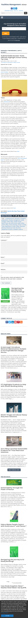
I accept (7, 615)
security (24, 224)
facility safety (10, 221)
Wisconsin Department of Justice (11, 228)
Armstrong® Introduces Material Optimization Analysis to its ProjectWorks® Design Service (13, 349)
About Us (16, 10)
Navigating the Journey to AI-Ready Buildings (17, 290)
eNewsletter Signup (9, 10)
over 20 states (4, 72)
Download (5, 301)
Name (3, 257)
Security (18, 62)
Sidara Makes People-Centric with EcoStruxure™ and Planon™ (14, 525)
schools (20, 224)
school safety (5, 224)
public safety (21, 223)
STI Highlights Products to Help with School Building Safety (13, 385)
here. (18, 151)
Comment (4, 240)
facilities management (14, 220)
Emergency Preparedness (7, 62)
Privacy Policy (4, 612)
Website (3, 269)
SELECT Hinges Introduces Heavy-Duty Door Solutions (14, 416)
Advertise (21, 10)
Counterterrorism (9, 218)
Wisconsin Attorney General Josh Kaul (13, 227)
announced (7, 101)
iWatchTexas (5, 223)
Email (3, 263)
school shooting (13, 224)
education (17, 218)
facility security (17, 221)
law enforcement (13, 223)
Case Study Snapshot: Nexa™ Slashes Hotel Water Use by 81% (13, 587)
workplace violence (18, 229)
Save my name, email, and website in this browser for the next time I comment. (12, 278)
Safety (14, 62)
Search (25, 13)
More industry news (14, 470)
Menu (2, 18)
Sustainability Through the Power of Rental (12, 488)
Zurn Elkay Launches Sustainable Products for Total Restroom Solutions (14, 450)
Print (24, 216)
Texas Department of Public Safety (10, 226)
